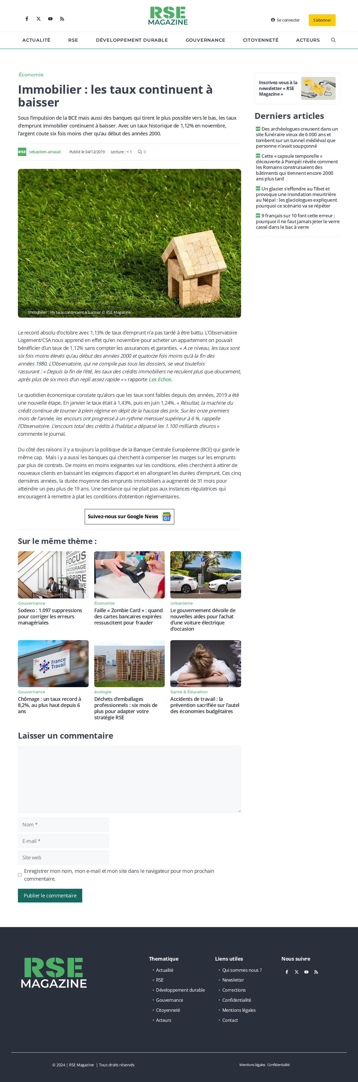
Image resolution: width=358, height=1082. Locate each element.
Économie (31, 74)
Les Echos (160, 379)
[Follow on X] (38, 18)
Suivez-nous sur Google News (123, 516)
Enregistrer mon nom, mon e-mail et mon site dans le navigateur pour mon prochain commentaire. (119, 875)
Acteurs (308, 40)
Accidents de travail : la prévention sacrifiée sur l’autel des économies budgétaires (204, 705)
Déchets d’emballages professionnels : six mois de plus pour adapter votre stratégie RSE (125, 708)
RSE (73, 40)
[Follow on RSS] (62, 18)
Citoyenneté (261, 40)
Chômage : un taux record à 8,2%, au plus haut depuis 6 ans (49, 705)
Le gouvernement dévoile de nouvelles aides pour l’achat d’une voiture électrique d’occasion (202, 619)
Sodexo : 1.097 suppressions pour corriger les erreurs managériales (50, 616)
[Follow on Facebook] (26, 18)
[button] (333, 40)
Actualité (36, 40)
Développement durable (132, 40)
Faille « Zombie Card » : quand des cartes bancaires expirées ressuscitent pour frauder (128, 616)
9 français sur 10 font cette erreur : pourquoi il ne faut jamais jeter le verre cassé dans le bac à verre (298, 221)
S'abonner (322, 20)
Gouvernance (205, 40)
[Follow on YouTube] (50, 18)
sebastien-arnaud (45, 151)
